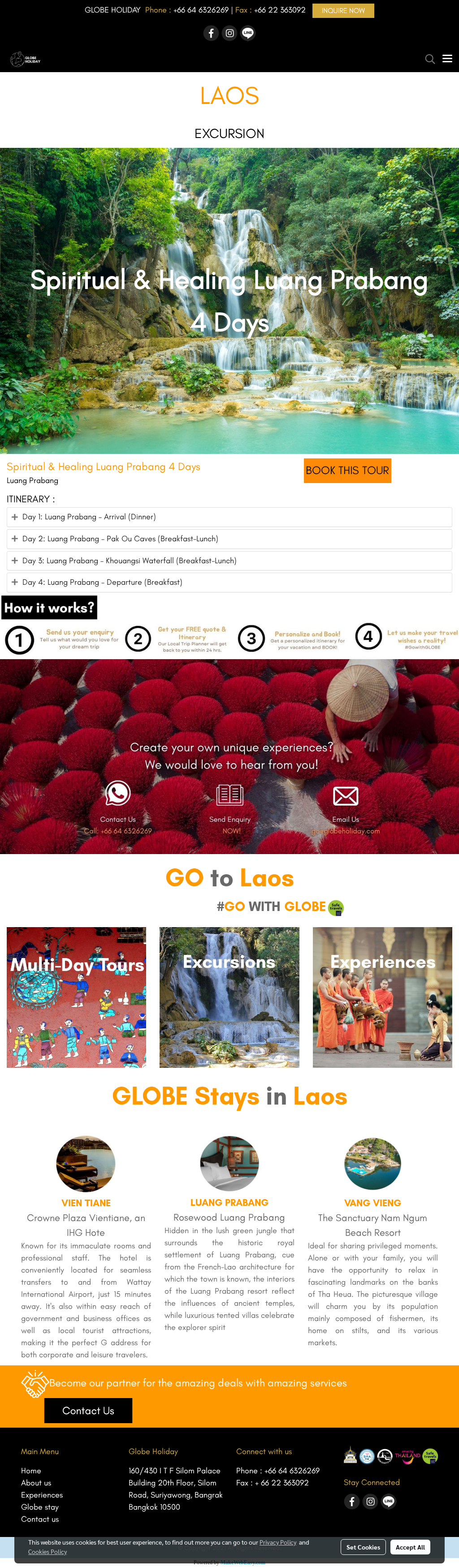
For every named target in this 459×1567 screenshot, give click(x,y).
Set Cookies (363, 1547)
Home (31, 1471)
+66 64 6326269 (292, 1471)
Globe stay (40, 1507)
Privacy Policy (278, 1542)
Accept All (410, 1547)
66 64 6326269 (203, 10)
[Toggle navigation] (447, 59)
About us (36, 1483)
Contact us (40, 1519)
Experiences (42, 1495)
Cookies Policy (47, 1551)
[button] (427, 59)
